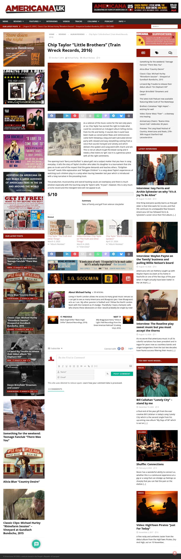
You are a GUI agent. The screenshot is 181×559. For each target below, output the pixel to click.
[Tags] (157, 53)
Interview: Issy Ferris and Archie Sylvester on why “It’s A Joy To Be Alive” (156, 191)
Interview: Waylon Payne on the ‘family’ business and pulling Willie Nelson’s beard (155, 259)
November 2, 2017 (146, 532)
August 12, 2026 (145, 334)
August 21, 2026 (21, 267)
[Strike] (70, 366)
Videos (66, 21)
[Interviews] (157, 169)
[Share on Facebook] (51, 116)
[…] (174, 215)
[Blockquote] (81, 366)
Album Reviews (89, 58)
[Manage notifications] (175, 553)
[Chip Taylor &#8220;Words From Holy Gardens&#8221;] (119, 227)
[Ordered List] (74, 366)
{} (92, 366)
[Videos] (157, 506)
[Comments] (170, 53)
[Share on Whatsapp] (98, 116)
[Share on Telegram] (113, 116)
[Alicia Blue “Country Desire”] (24, 287)
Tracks (78, 21)
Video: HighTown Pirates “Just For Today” (155, 526)
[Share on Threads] (129, 116)
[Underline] (66, 366)
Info (121, 21)
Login (130, 348)
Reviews (18, 21)
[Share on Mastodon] (106, 116)
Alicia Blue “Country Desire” (22, 294)
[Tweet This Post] (59, 116)
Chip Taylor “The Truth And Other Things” (60, 237)
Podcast (109, 21)
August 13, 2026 (145, 266)
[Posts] (143, 53)
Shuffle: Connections (150, 464)
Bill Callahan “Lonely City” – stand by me (154, 401)
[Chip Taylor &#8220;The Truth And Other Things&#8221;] (61, 227)
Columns (92, 21)
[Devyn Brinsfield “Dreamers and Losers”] (24, 380)
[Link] (89, 366)
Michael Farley (73, 58)
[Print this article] (90, 116)
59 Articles (98, 292)
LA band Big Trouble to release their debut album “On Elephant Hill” (23, 354)
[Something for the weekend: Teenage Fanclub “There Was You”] (24, 414)
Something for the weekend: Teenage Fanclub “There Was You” (22, 261)
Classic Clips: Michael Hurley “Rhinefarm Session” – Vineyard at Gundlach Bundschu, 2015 (22, 321)
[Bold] (59, 366)
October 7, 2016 (57, 58)
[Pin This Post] (75, 116)
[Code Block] (85, 366)
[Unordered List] (78, 366)
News (5, 21)
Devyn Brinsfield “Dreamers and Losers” (21, 386)
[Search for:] (164, 26)
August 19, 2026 (145, 199)
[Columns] (157, 445)
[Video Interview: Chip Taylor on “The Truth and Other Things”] (90, 227)
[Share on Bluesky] (121, 116)
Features (34, 21)
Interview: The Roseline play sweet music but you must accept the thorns (155, 327)
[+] (95, 366)
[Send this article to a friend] (82, 116)
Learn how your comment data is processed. (102, 383)
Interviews (52, 21)
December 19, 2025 (146, 407)
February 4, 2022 (145, 468)
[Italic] (63, 366)
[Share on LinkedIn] (67, 116)
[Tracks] (157, 381)
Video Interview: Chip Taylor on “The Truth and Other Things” (89, 239)
